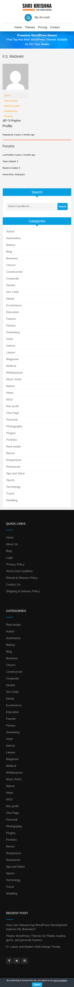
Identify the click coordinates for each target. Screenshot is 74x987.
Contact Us (13, 584)
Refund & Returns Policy (22, 577)
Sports (10, 480)
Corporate (12, 278)
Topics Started (10, 101)
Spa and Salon (15, 473)
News (9, 392)
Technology (13, 487)
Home (18, 27)
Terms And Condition (19, 571)
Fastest (11, 318)
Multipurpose (14, 372)
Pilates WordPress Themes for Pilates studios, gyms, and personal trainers (36, 938)
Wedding (11, 500)
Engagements (10, 111)
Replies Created (11, 106)
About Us (12, 544)
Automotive (13, 238)
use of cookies (60, 980)
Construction (14, 271)
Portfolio (11, 439)
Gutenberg (13, 332)
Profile (7, 95)
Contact (55, 27)
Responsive (13, 460)
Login (9, 557)
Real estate (13, 446)
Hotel (9, 339)
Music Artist (14, 379)
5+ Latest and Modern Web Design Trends (33, 946)
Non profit (12, 406)
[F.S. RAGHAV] (15, 78)
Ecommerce (14, 305)
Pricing (42, 27)
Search (62, 206)
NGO (9, 399)
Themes (30, 27)
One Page (12, 413)
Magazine (12, 359)
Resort (10, 453)
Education (12, 312)
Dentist (10, 285)
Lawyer (10, 352)
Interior (10, 345)
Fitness (11, 325)
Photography (14, 426)
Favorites (8, 116)
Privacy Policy (15, 564)
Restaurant (13, 466)
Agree (37, 984)
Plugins (11, 433)
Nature (10, 386)
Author (10, 231)
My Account (42, 17)
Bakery (10, 245)
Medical (11, 366)
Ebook (10, 298)
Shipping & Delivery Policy (23, 591)
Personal (12, 419)
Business (12, 258)
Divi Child (12, 292)
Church (10, 265)
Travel (10, 493)
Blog (9, 251)
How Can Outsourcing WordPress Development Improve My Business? (36, 927)
